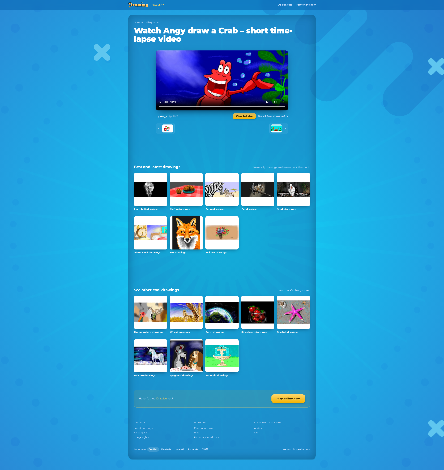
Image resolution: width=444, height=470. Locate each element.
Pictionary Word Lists (206, 437)
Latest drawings (143, 428)
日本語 (205, 449)
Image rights (141, 437)
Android (258, 428)
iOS (256, 432)
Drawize (138, 22)
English (153, 449)
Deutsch (166, 449)
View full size (244, 116)
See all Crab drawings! (271, 116)
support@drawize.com (296, 449)
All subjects (285, 4)
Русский (193, 449)
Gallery (148, 22)
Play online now (306, 4)
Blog (196, 432)
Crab (156, 22)
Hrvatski (179, 449)
